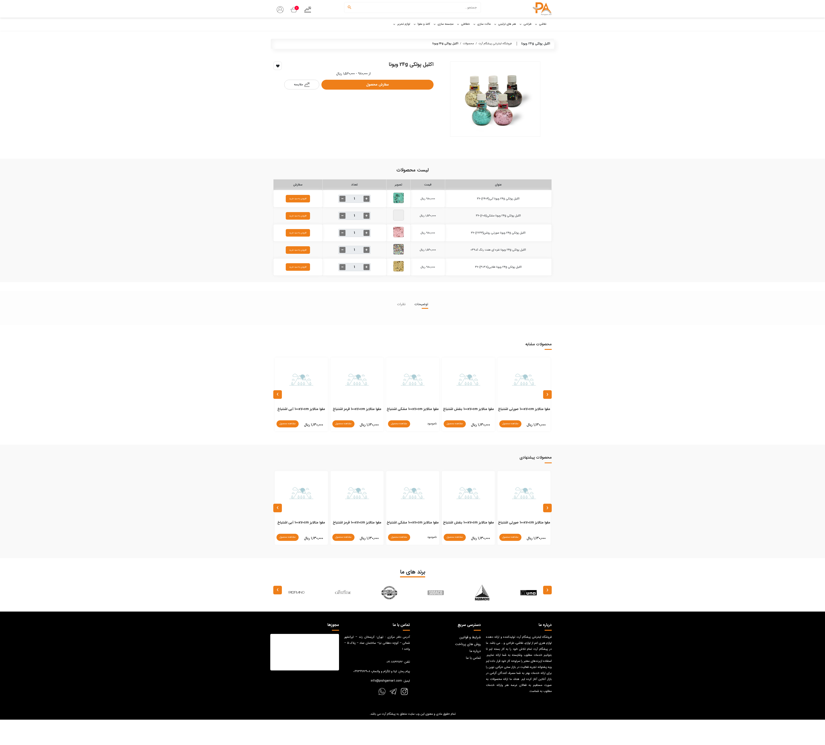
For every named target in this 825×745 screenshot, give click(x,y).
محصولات (468, 43)
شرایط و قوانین (470, 637)
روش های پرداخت (468, 644)
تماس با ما (473, 658)
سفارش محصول (377, 84)
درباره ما (475, 651)
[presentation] (547, 394)
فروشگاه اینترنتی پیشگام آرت (495, 43)
